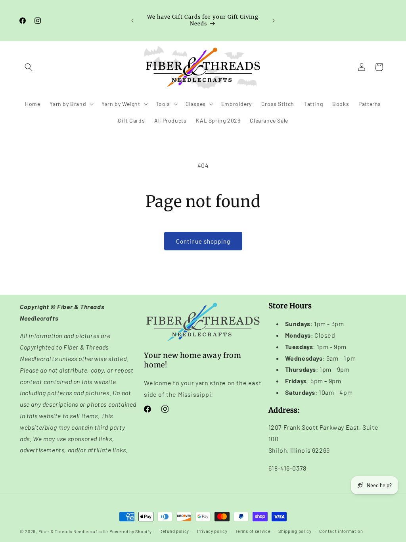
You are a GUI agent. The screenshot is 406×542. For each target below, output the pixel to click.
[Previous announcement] (132, 20)
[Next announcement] (273, 20)
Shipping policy (295, 531)
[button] (28, 67)
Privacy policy (212, 531)
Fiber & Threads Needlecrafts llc (73, 531)
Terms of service (252, 531)
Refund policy (174, 531)
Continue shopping (203, 241)
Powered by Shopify (130, 531)
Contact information (341, 531)
